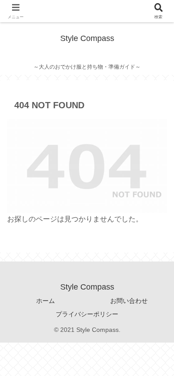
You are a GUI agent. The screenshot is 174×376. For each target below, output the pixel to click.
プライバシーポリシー (87, 314)
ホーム (45, 300)
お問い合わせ (129, 300)
